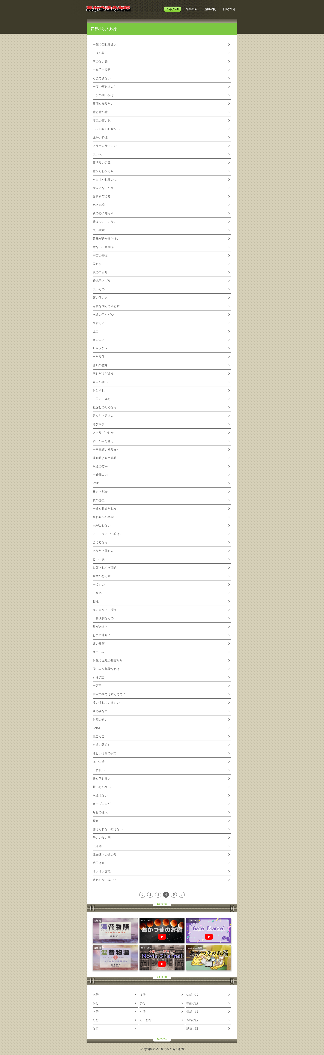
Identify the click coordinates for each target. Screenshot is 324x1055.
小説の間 (173, 9)
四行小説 (98, 29)
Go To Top (162, 904)
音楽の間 (191, 9)
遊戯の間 (210, 9)
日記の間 (229, 9)
